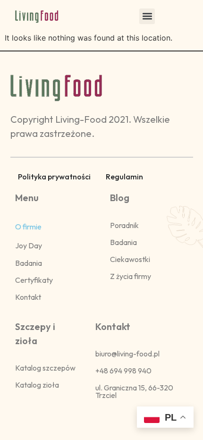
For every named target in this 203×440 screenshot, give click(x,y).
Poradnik (124, 225)
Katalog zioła (37, 384)
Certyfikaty (34, 280)
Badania (28, 263)
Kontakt (28, 297)
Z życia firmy (130, 276)
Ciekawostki (130, 259)
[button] (147, 16)
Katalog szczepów (45, 367)
